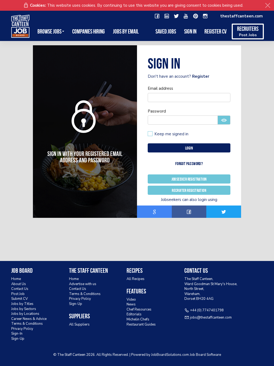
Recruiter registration (189, 190)
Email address (160, 88)
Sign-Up (17, 338)
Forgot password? (189, 163)
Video (131, 299)
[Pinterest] (195, 16)
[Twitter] (176, 16)
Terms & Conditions (27, 323)
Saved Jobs (165, 31)
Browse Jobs (49, 31)
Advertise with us (82, 284)
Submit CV (19, 298)
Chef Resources (139, 309)
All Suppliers (79, 324)
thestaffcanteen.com (241, 16)
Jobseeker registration (189, 179)
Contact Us (19, 288)
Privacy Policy (22, 328)
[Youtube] (186, 16)
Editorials (134, 314)
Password (157, 111)
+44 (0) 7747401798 (207, 310)
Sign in (190, 31)
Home (16, 279)
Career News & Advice (29, 318)
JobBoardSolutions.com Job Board (178, 354)
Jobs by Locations (25, 313)
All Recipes (135, 279)
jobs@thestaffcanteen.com (211, 317)
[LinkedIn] (166, 16)
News (131, 304)
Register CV (215, 31)
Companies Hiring (88, 31)
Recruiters (247, 31)
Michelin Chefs (138, 319)
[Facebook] (157, 16)
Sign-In (16, 333)
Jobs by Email (126, 31)
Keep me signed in (171, 134)
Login (189, 148)
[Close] (268, 5)
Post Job (18, 294)
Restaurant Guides (141, 324)
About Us (18, 284)
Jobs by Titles (22, 303)
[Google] (154, 212)
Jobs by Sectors (23, 309)
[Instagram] (205, 16)
